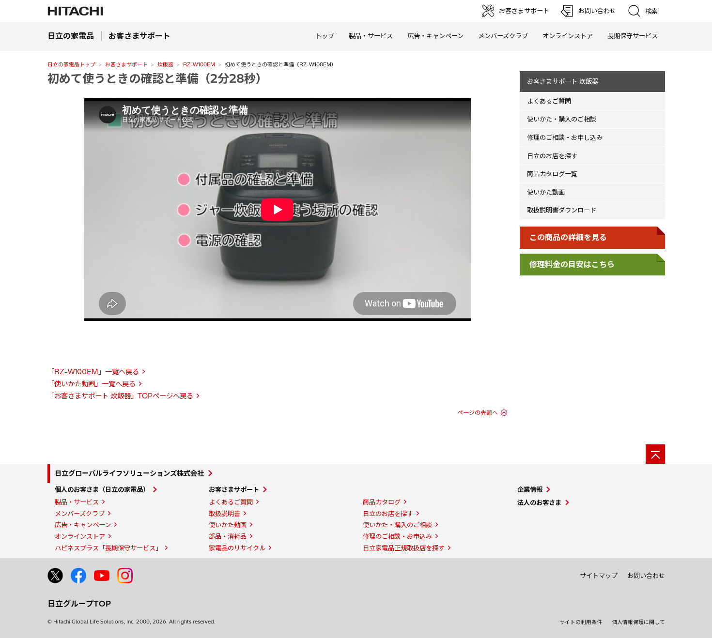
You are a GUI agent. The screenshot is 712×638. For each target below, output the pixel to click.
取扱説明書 (224, 513)
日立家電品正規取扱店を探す (404, 548)
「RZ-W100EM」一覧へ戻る (93, 371)
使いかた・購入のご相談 (561, 119)
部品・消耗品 (228, 536)
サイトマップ (599, 575)
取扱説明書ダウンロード (561, 210)
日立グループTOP (79, 603)
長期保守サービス (632, 36)
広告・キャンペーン (83, 525)
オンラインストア (567, 36)
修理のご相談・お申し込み (565, 137)
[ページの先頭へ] (655, 454)
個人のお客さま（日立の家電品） (102, 489)
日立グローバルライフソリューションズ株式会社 (129, 473)
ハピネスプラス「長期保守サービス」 (108, 548)
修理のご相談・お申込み (397, 536)
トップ (324, 36)
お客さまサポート (126, 64)
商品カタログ (382, 502)
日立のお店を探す (552, 156)
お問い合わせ (646, 575)
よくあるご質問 (549, 101)
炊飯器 (165, 64)
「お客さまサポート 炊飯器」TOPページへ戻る (120, 396)
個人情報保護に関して (638, 622)
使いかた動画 (546, 192)
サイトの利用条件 (580, 622)
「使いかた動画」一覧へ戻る (91, 384)
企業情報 (529, 489)
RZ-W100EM (199, 64)
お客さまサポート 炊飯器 (562, 81)
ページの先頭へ (477, 412)
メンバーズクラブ (503, 36)
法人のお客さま (539, 502)
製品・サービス (77, 502)
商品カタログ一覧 (552, 174)
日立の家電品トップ (71, 64)
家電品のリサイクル (237, 548)
